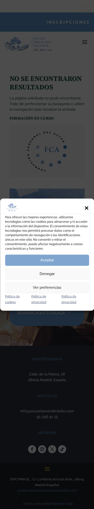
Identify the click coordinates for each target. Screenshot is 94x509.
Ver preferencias (47, 287)
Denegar (47, 274)
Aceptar (47, 260)
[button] (86, 208)
